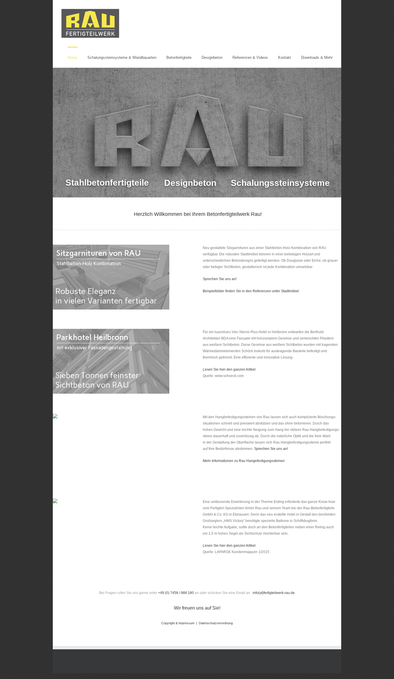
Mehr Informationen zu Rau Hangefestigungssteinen (244, 461)
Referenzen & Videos (250, 57)
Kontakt (284, 57)
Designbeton (212, 57)
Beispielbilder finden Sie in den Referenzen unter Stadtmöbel (251, 291)
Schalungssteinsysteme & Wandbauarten (121, 57)
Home (72, 57)
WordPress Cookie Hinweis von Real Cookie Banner (41, 676)
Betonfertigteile (179, 57)
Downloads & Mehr (317, 57)
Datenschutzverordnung (216, 623)
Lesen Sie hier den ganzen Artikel (229, 369)
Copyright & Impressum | (180, 623)
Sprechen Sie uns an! (220, 279)
